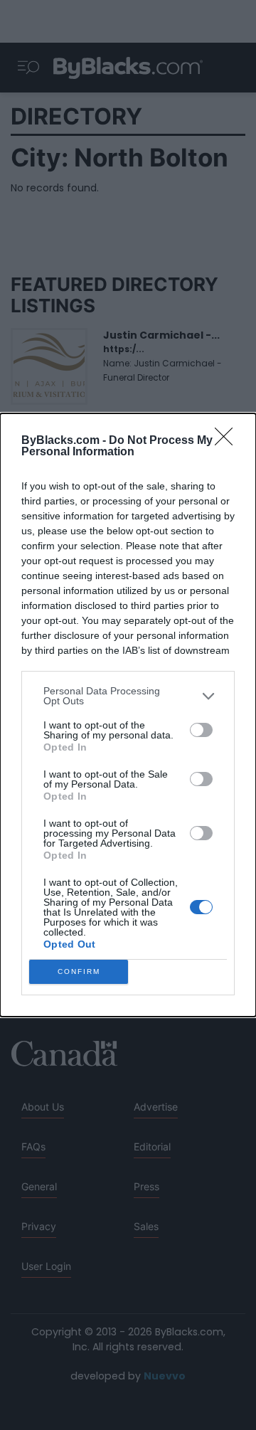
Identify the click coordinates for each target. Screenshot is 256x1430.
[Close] (228, 441)
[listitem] (128, 696)
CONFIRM (79, 971)
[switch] (201, 730)
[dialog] (128, 715)
